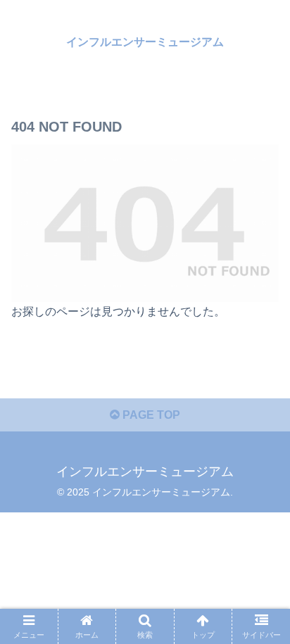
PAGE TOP (150, 415)
